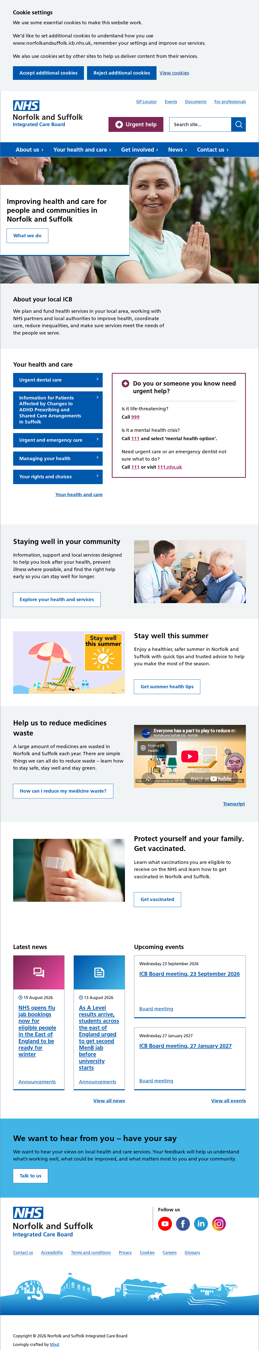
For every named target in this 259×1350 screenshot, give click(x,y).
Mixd (54, 1344)
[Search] (238, 124)
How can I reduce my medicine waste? (63, 791)
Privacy (125, 1252)
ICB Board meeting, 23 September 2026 (189, 973)
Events (171, 101)
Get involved (137, 149)
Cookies (147, 1252)
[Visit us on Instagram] (219, 1224)
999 (135, 417)
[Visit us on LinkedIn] (201, 1224)
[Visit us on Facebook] (183, 1224)
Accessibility (52, 1252)
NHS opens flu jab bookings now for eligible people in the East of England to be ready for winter (37, 1031)
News (175, 149)
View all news (109, 1101)
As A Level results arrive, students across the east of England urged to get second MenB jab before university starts (99, 1037)
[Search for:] (200, 124)
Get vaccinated (157, 899)
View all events (228, 1101)
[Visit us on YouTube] (165, 1224)
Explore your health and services (57, 599)
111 (135, 438)
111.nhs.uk (169, 467)
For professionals (230, 101)
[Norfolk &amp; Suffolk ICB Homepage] (48, 113)
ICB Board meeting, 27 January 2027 (185, 1045)
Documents (195, 101)
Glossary (192, 1252)
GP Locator (146, 101)
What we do (27, 236)
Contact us (210, 149)
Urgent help (141, 124)
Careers (170, 1252)
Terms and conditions (91, 1252)
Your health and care (80, 149)
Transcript (234, 804)
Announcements (37, 1082)
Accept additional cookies (48, 73)
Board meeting (156, 1009)
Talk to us (30, 1176)
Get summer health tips (167, 687)
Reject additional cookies (122, 73)
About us (27, 149)
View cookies (174, 73)
